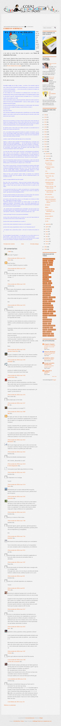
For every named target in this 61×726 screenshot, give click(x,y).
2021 (45, 124)
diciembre (48, 153)
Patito (9, 486)
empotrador (49, 331)
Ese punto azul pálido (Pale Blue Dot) (49, 363)
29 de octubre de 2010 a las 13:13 (16, 258)
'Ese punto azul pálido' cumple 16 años (49, 366)
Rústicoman (45, 309)
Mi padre (50, 283)
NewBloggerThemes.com (38, 721)
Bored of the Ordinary (49, 359)
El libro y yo (50, 261)
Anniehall (10, 538)
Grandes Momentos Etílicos (48, 287)
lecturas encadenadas (47, 321)
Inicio (22, 244)
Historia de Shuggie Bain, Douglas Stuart (49, 353)
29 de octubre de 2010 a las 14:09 (16, 411)
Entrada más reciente (9, 244)
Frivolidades (21, 26)
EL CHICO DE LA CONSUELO (48, 371)
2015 (45, 139)
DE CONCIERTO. (48, 194)
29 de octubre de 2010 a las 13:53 (16, 394)
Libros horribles (46, 313)
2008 (45, 249)
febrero (47, 241)
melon (9, 260)
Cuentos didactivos (51, 311)
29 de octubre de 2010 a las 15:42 (16, 496)
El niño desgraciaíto (13, 465)
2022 (45, 122)
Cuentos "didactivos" (47, 277)
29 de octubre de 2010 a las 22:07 (16, 562)
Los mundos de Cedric (47, 289)
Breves (49, 323)
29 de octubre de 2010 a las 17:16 (16, 536)
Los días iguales (51, 301)
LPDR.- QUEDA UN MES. (50, 180)
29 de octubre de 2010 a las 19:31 (16, 550)
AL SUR (46, 221)
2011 (45, 149)
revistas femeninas (46, 333)
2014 (45, 141)
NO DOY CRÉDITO (49, 216)
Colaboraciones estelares (48, 305)
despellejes (45, 283)
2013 (45, 144)
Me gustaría (45, 297)
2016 (45, 137)
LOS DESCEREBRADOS (52, 94)
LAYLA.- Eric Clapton (49, 197)
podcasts (52, 269)
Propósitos (51, 309)
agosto (47, 226)
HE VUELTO (47, 205)
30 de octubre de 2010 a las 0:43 (16, 576)
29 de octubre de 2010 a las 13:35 (16, 349)
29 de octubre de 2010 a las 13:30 (16, 284)
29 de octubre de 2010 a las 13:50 (16, 375)
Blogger (54, 380)
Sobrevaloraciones (52, 315)
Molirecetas (45, 315)
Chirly (9, 590)
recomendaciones (46, 269)
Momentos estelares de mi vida (49, 259)
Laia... (9, 628)
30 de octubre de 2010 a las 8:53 (16, 588)
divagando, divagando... (49, 344)
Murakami (45, 329)
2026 (45, 114)
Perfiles (44, 265)
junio (47, 231)
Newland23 (10, 441)
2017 (45, 134)
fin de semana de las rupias (14, 65)
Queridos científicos (47, 293)
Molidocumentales (46, 271)
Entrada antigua (34, 244)
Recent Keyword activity (47, 299)
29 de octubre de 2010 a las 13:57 (16, 403)
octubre (47, 158)
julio (47, 229)
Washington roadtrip (47, 281)
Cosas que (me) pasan (29, 718)
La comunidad (45, 279)
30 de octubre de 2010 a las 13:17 (16, 609)
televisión (44, 335)
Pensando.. (45, 261)
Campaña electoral (46, 295)
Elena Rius (10, 498)
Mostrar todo (54, 376)
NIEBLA (46, 207)
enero (47, 243)
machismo (45, 323)
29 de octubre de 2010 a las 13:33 (16, 305)
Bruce (52, 271)
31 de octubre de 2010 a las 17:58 (16, 659)
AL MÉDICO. (47, 218)
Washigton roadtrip (52, 329)
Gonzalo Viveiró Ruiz (13, 351)
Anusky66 (10, 361)
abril (47, 236)
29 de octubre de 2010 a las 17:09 (16, 520)
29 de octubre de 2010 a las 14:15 (16, 452)
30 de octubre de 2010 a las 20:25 (16, 626)
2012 (45, 146)
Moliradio (45, 317)
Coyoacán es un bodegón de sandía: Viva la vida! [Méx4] (49, 347)
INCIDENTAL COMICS (49, 358)
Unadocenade (45, 275)
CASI (46, 171)
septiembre (48, 224)
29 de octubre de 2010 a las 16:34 (16, 512)
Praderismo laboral (47, 303)
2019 (45, 129)
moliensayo (45, 301)
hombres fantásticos (47, 285)
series (52, 333)
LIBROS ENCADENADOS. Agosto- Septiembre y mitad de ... (50, 201)
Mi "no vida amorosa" (47, 291)
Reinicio (46, 373)
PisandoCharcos (52, 297)
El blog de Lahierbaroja (49, 351)
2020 (45, 127)
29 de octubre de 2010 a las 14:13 (16, 440)
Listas (51, 313)
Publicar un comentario (10, 705)
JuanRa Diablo (11, 377)
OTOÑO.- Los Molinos (50, 173)
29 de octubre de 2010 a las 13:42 (16, 360)
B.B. (8, 405)
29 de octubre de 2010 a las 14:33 (16, 472)
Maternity (51, 263)
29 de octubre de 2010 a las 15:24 (16, 484)
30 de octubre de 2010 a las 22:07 (16, 651)
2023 (45, 119)
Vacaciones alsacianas (47, 319)
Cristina (9, 653)
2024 (45, 117)
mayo (47, 234)
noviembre (48, 156)
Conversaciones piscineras (48, 307)
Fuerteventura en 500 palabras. (49, 325)
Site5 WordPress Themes (19, 721)
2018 (45, 132)
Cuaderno (45, 311)
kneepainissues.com (47, 721)
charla (44, 331)
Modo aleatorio (46, 267)
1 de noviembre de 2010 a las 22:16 (17, 679)
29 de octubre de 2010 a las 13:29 (16, 268)
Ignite (51, 327)
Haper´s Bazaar (46, 327)
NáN (9, 413)
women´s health (51, 335)
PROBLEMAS (48, 214)
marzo (47, 239)
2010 (45, 151)
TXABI (9, 251)
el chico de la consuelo (14, 661)
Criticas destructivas (47, 273)
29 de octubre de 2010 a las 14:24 (16, 464)
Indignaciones (49, 265)
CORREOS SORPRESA (12, 28)
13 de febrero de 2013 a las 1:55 (16, 702)
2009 (45, 247)
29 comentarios (29, 26)
